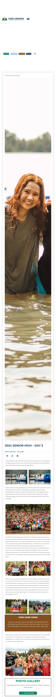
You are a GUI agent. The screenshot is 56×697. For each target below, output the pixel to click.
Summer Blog (16, 75)
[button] (28, 19)
